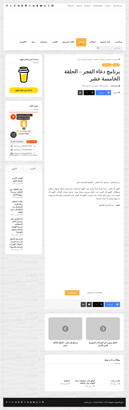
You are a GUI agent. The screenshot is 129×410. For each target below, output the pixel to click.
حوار (33, 42)
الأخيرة (33, 169)
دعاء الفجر (106, 65)
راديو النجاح (114, 86)
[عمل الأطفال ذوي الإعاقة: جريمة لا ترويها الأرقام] (31, 193)
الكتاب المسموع (68, 42)
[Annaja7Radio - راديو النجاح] (109, 23)
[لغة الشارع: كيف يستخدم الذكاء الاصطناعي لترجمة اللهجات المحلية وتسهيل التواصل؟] (31, 222)
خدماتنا (108, 6)
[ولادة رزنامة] (109, 372)
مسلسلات (43, 42)
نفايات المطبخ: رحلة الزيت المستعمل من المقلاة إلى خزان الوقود (16, 207)
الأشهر (14, 169)
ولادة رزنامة (115, 381)
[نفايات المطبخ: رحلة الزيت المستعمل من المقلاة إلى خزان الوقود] (31, 205)
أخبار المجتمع (105, 42)
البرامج (81, 42)
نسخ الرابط (72, 293)
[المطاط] (59, 372)
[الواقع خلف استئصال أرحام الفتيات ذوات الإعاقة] (84, 372)
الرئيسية (115, 59)
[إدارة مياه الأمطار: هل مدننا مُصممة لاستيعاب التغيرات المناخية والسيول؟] (31, 242)
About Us (71, 6)
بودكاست (118, 42)
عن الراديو (118, 6)
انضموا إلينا (98, 6)
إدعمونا (79, 6)
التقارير (55, 42)
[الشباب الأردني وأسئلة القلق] (31, 181)
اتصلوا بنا (87, 6)
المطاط (67, 381)
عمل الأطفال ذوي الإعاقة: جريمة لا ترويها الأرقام (16, 192)
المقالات (92, 42)
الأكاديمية (23, 42)
